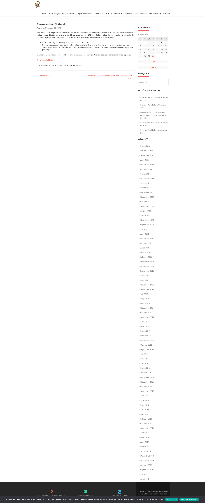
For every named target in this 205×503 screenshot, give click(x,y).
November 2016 (147, 340)
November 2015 (147, 382)
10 (157, 46)
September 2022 (147, 206)
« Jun (153, 61)
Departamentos (83, 13)
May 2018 (144, 298)
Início (44, 13)
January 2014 (145, 451)
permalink (79, 65)
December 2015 (147, 377)
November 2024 (147, 164)
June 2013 (144, 479)
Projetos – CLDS (100, 13)
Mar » (153, 67)
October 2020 (146, 243)
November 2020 (147, 238)
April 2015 (144, 409)
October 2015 (146, 386)
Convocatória (43, 75)
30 (153, 56)
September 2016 (147, 349)
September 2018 (147, 289)
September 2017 (147, 317)
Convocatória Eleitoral (46, 60)
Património (115, 13)
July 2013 (144, 474)
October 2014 (146, 423)
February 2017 (146, 335)
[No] (202, 499)
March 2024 (145, 174)
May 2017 (144, 326)
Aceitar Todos (171, 499)
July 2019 (144, 275)
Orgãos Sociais (68, 13)
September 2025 (147, 155)
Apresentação (54, 13)
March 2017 (145, 331)
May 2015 (144, 405)
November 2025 (147, 150)
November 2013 (147, 460)
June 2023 (144, 183)
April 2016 (144, 363)
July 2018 (144, 294)
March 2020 (145, 252)
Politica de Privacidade (189, 499)
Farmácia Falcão (131, 13)
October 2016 (146, 345)
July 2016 (144, 354)
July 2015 (144, 396)
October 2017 (146, 312)
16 (153, 49)
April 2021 (144, 234)
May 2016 (144, 359)
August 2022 (145, 211)
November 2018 (147, 285)
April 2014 (144, 442)
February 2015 (146, 419)
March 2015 (145, 414)
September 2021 (147, 224)
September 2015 (147, 391)
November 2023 (147, 178)
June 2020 (144, 248)
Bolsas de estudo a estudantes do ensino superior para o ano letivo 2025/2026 (153, 115)
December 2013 (147, 456)
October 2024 (146, 169)
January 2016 (145, 372)
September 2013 (147, 470)
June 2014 (144, 433)
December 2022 (147, 192)
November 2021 (147, 220)
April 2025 (144, 160)
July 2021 (144, 229)
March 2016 (145, 368)
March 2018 (145, 303)
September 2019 (147, 271)
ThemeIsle (163, 494)
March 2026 (145, 146)
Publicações (154, 13)
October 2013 (146, 465)
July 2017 (144, 322)
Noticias (166, 13)
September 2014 (147, 428)
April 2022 (144, 215)
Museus (143, 13)
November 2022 (147, 197)
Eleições (60, 65)
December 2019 (147, 261)
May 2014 (144, 437)
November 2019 (147, 266)
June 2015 (144, 400)
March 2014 (145, 446)
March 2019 (145, 280)
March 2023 (145, 187)
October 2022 (146, 201)
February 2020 (146, 257)
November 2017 (147, 308)
